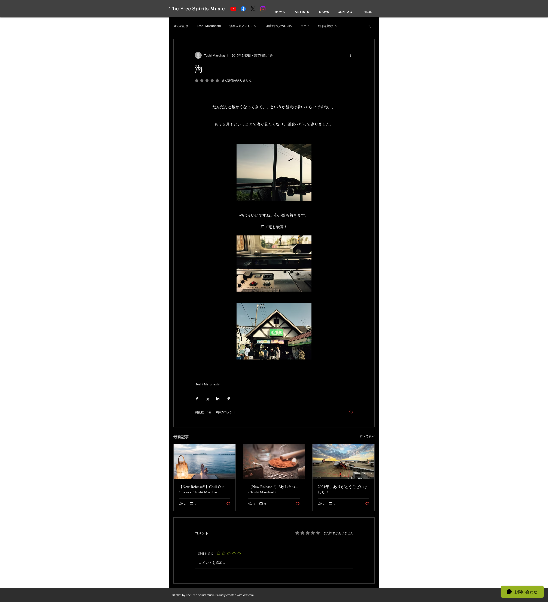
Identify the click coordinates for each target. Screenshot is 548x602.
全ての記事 (180, 26)
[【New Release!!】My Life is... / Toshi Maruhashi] (274, 461)
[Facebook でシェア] (197, 399)
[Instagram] (262, 8)
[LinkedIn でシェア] (218, 399)
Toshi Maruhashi (209, 26)
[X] (253, 8)
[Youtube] (233, 8)
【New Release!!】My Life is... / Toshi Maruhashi (273, 489)
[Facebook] (243, 8)
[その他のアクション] (350, 55)
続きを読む (325, 26)
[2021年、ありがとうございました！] (343, 461)
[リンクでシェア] (228, 399)
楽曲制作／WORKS (279, 26)
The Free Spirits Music (197, 8)
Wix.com (248, 595)
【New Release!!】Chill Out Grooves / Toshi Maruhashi (201, 489)
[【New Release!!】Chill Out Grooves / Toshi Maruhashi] (204, 461)
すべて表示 (367, 436)
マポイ (305, 26)
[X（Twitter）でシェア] (207, 399)
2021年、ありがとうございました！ (343, 489)
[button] (369, 26)
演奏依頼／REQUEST (243, 26)
